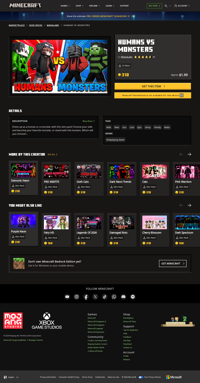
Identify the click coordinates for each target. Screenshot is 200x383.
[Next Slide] (189, 154)
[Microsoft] (174, 377)
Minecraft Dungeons (96, 325)
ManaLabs (53, 25)
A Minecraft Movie (95, 351)
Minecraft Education (96, 332)
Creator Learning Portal (97, 340)
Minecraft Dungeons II (97, 321)
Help (125, 333)
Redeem (126, 359)
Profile (126, 356)
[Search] (168, 6)
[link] (67, 297)
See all (51, 154)
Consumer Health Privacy (69, 377)
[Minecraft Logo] (25, 6)
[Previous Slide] (181, 154)
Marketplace (17, 25)
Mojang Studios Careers (97, 344)
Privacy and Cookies (48, 377)
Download (127, 344)
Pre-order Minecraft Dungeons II (108, 16)
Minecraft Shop (129, 321)
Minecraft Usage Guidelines (15, 340)
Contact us (127, 347)
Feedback (127, 337)
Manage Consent (36, 340)
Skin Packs (35, 25)
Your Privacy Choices (152, 377)
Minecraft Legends (95, 328)
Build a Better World (96, 347)
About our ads (113, 377)
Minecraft (92, 318)
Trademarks (100, 377)
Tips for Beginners (130, 330)
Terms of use (87, 377)
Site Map (126, 340)
